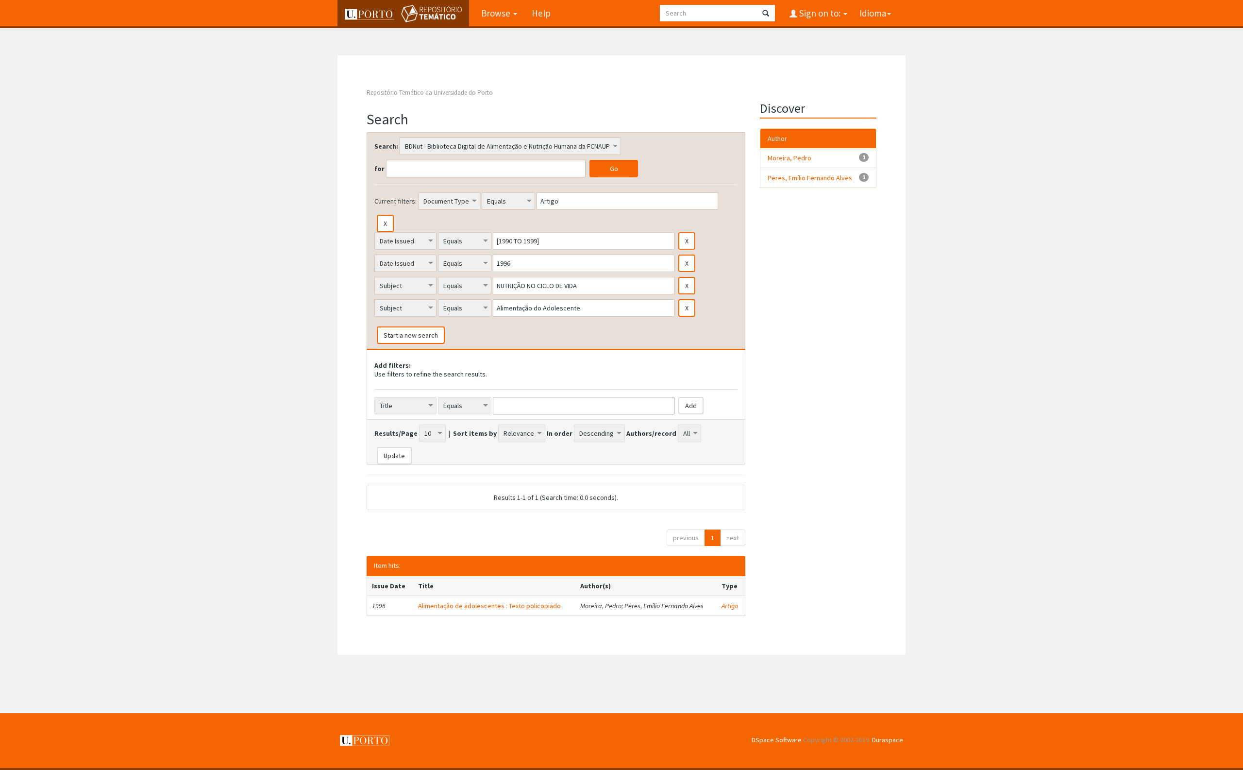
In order (559, 433)
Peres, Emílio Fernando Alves (810, 177)
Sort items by (475, 433)
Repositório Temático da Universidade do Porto (430, 92)
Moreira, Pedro (789, 158)
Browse (496, 13)
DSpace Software (777, 740)
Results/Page (396, 433)
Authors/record (651, 433)
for (379, 168)
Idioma (872, 13)
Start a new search (411, 335)
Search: (386, 146)
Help (541, 13)
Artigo (730, 605)
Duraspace (887, 740)
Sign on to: (819, 13)
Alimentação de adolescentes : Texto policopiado (489, 605)
